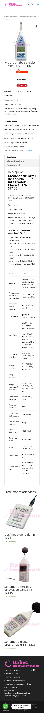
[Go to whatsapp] (5, 706)
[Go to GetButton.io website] (5, 710)
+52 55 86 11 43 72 (13, 674)
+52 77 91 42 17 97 (13, 670)
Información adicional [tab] (15, 161)
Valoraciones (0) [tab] (13, 165)
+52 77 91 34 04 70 (13, 677)
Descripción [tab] (11, 157)
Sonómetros (13, 17)
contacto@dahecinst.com (15, 681)
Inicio (6, 17)
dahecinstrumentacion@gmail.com (18, 684)
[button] (36, 26)
